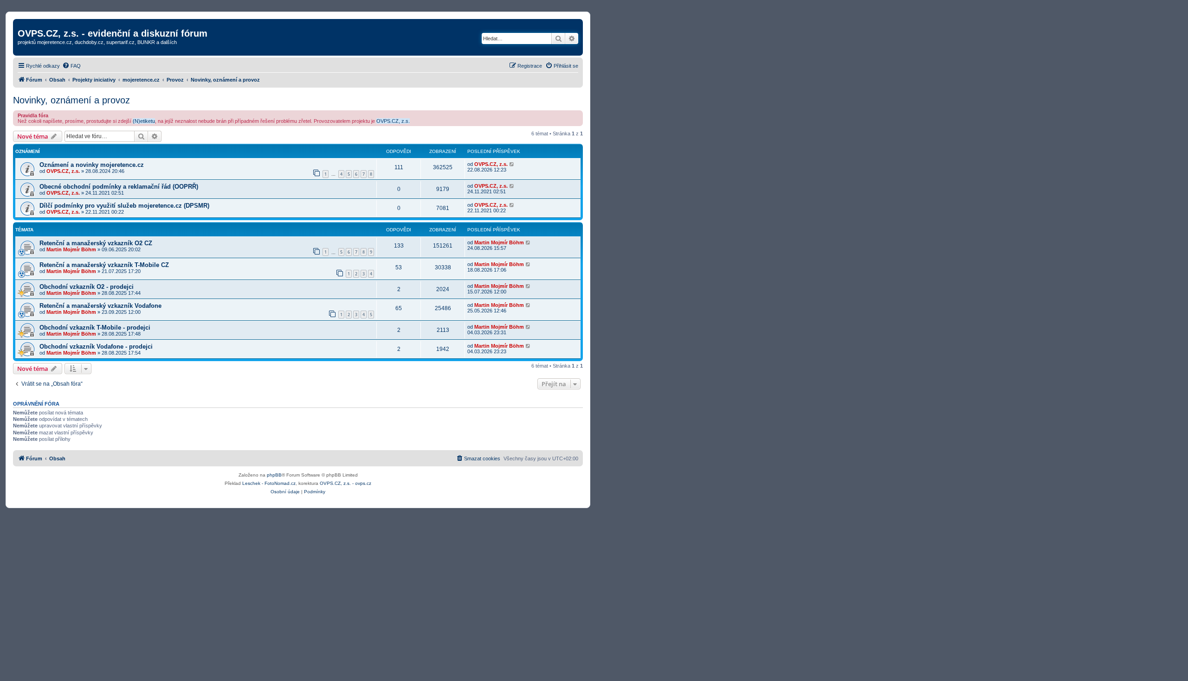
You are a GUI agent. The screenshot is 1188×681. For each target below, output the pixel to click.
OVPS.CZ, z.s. (393, 121)
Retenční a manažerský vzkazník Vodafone (100, 305)
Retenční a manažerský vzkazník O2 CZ (95, 243)
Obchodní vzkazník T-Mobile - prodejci (94, 327)
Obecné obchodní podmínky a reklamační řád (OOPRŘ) (118, 186)
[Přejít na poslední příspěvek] (512, 164)
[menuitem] (71, 65)
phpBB (274, 474)
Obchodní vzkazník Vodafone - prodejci (96, 346)
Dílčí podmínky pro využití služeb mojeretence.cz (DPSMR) (124, 205)
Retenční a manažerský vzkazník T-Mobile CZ (104, 264)
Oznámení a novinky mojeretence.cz (91, 164)
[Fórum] (23, 23)
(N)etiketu (144, 121)
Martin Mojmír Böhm (71, 249)
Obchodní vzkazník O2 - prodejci (86, 286)
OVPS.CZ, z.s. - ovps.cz (345, 483)
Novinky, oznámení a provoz (71, 100)
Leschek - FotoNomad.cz (269, 483)
